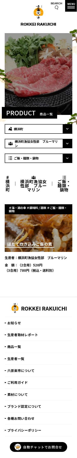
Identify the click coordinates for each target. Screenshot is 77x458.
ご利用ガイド (17, 382)
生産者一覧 (15, 358)
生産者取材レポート (22, 334)
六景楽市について (21, 370)
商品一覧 (14, 346)
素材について (17, 394)
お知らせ (14, 322)
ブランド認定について (24, 406)
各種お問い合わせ (21, 418)
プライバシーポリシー (24, 430)
